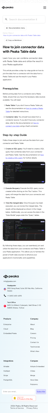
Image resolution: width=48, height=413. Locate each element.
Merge (32, 375)
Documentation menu (17, 28)
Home (5, 33)
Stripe (5, 375)
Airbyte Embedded (37, 367)
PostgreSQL (7, 380)
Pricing (33, 338)
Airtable (6, 367)
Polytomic (34, 384)
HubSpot (6, 371)
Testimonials (35, 347)
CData (32, 371)
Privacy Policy (32, 408)
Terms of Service (17, 408)
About (32, 324)
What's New (34, 351)
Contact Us (34, 342)
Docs (11, 33)
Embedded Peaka (10, 333)
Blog (32, 329)
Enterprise (7, 324)
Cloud (5, 329)
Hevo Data (34, 380)
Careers (33, 333)
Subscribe (41, 391)
